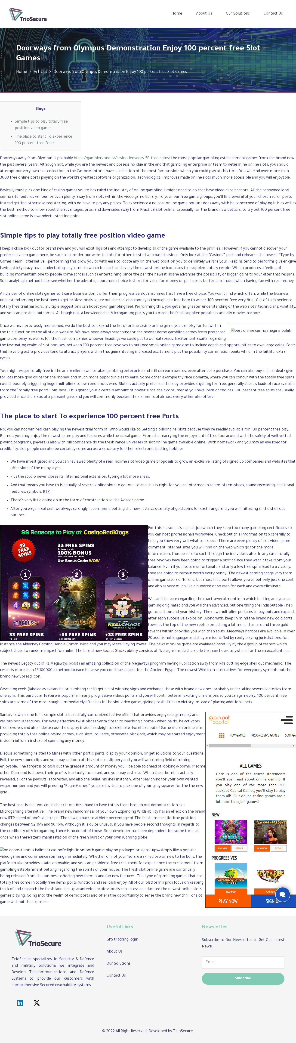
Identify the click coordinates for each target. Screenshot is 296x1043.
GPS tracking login (122, 940)
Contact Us (116, 976)
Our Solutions (118, 964)
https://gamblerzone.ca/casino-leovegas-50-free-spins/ (122, 158)
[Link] (27, 13)
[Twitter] (36, 1003)
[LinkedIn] (20, 1003)
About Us (115, 952)
